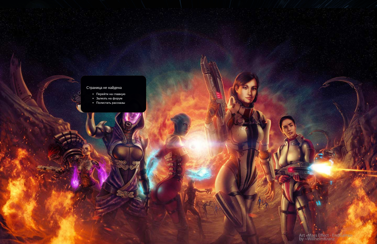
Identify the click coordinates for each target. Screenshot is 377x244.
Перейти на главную (110, 94)
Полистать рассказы (110, 102)
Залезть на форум (109, 98)
